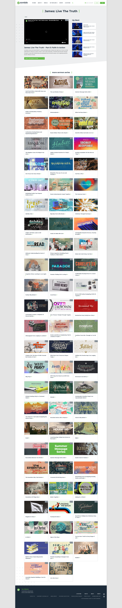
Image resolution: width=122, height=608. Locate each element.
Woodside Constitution (64, 596)
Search (72, 2)
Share (45, 76)
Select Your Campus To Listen (31, 58)
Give (102, 2)
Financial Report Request (76, 596)
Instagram (104, 596)
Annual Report (54, 596)
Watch (86, 593)
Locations (67, 2)
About (39, 2)
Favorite (67, 20)
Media (45, 2)
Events (61, 2)
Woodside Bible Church (22, 3)
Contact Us (32, 596)
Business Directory (96, 596)
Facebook (104, 594)
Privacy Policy (87, 596)
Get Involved (53, 2)
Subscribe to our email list (42, 596)
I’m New (34, 2)
